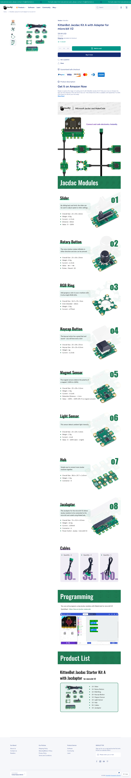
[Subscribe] (118, 754)
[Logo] (8, 7)
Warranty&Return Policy (45, 751)
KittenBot (108, 775)
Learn (68, 753)
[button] (126, 7)
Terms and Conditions (45, 755)
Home (5, 11)
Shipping (60, 38)
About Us (13, 748)
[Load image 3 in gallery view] (13, 36)
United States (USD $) (17, 774)
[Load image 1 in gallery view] (13, 22)
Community (70, 751)
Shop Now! (61, 96)
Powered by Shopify (116, 775)
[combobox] (106, 7)
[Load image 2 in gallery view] (13, 29)
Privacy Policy (43, 753)
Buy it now (89, 55)
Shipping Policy (43, 748)
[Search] (96, 7)
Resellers (12, 753)
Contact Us (13, 751)
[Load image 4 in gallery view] (13, 42)
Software (70, 748)
